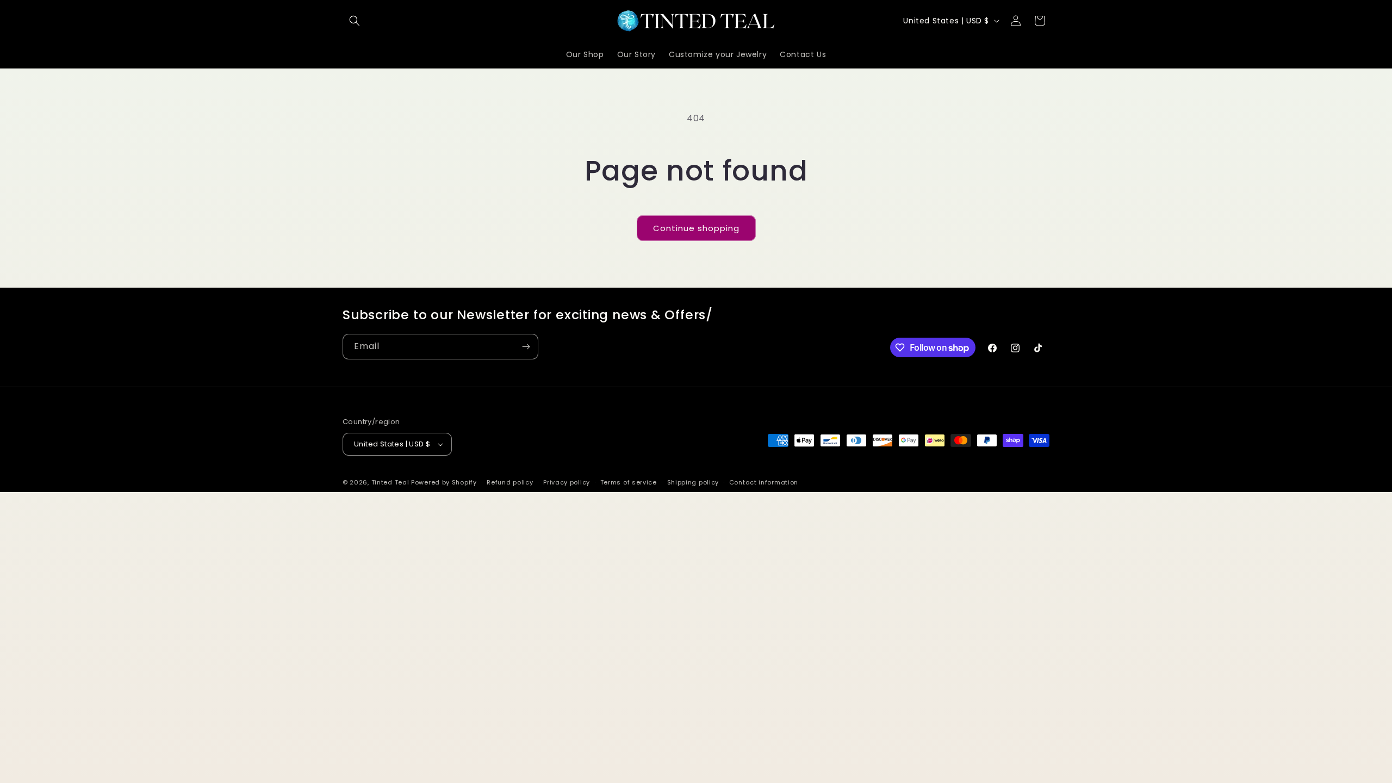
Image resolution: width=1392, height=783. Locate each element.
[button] (354, 21)
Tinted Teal (390, 482)
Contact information (763, 482)
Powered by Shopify (444, 482)
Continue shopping (696, 228)
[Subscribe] (526, 346)
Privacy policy (566, 482)
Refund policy (510, 482)
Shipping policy (693, 482)
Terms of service (628, 482)
